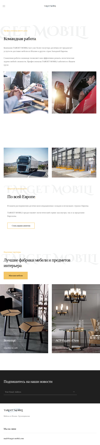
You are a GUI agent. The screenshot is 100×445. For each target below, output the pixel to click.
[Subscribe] (74, 392)
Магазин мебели (16, 275)
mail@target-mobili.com (14, 438)
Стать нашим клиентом (21, 225)
